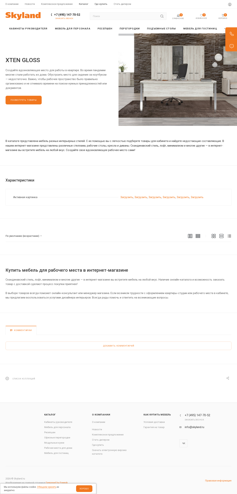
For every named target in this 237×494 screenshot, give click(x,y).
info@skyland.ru (194, 427)
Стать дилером (100, 439)
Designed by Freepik (57, 482)
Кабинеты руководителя (58, 422)
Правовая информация (218, 480)
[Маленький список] (190, 236)
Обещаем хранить (46, 487)
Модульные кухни (54, 442)
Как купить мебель (157, 414)
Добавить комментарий (118, 346)
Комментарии (23, 330)
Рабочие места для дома (58, 448)
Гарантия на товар (154, 427)
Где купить (98, 445)
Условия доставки (154, 422)
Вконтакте (183, 443)
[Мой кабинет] (229, 5)
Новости (97, 429)
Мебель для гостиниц (56, 453)
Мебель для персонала (57, 427)
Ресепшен (49, 432)
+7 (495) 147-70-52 (67, 14)
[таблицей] (229, 236)
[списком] (221, 236)
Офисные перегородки (57, 437)
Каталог (50, 414)
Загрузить (126, 197)
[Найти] (161, 16)
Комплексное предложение (107, 434)
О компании (101, 414)
